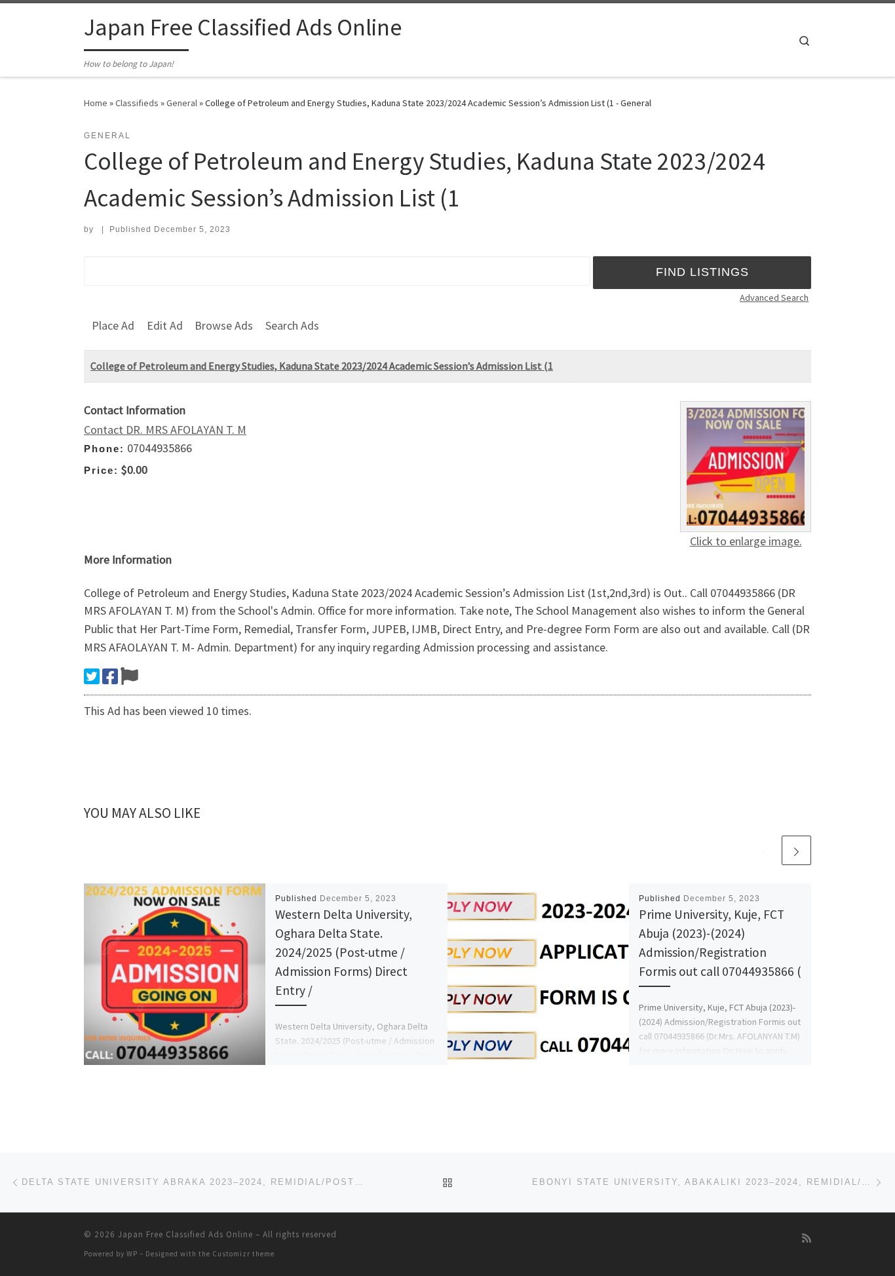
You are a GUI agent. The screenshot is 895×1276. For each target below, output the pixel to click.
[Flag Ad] (129, 676)
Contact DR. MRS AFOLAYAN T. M (165, 429)
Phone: (104, 448)
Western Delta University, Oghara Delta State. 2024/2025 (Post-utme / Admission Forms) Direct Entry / (343, 952)
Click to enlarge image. (746, 541)
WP (132, 1253)
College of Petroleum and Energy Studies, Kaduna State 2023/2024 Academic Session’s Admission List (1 (321, 365)
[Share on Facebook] (110, 676)
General (181, 103)
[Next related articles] (796, 850)
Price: (101, 470)
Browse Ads (224, 325)
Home (95, 103)
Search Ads (292, 325)
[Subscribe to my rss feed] (806, 1238)
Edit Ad (165, 325)
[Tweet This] (92, 676)
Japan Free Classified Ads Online (185, 1234)
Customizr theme (243, 1253)
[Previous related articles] (765, 850)
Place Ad (113, 325)
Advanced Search (774, 297)
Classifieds (137, 103)
